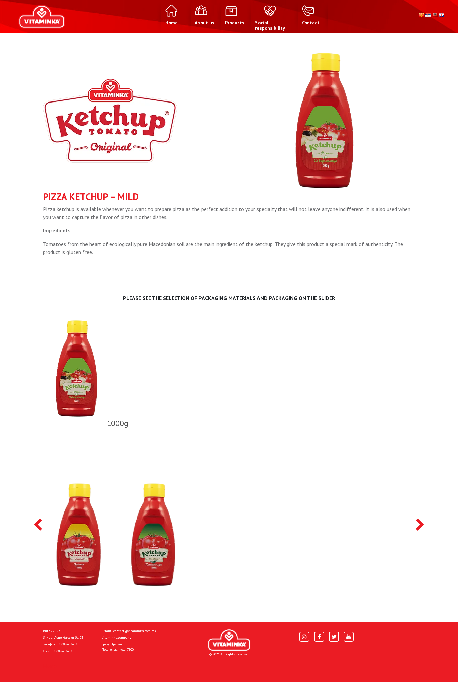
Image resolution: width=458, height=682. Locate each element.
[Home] (229, 640)
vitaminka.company (116, 637)
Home (50, 666)
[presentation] (38, 525)
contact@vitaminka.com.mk (134, 631)
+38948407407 (67, 644)
